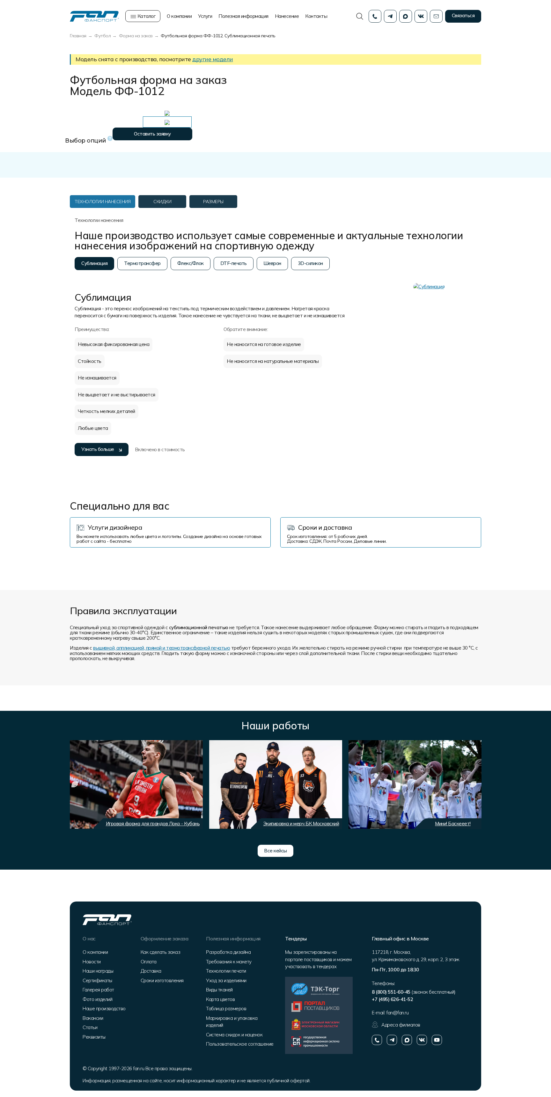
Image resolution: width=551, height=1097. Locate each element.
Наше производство (104, 1008)
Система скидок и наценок (234, 1035)
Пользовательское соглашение (240, 1044)
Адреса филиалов (400, 1025)
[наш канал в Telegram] (392, 1040)
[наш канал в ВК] (422, 1040)
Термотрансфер (142, 263)
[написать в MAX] (407, 1040)
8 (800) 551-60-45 (391, 992)
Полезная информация (243, 16)
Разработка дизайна (228, 952)
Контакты (316, 16)
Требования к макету (229, 962)
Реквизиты (94, 1037)
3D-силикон (310, 263)
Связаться (463, 15)
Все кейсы (275, 851)
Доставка (151, 971)
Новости (92, 962)
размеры (213, 201)
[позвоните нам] (377, 1040)
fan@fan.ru (397, 1013)
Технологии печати (226, 971)
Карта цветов (220, 999)
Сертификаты (97, 980)
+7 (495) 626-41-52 (392, 999)
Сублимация (94, 263)
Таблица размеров (226, 1008)
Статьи (90, 1027)
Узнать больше (97, 449)
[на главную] (94, 16)
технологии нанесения (102, 201)
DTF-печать (233, 263)
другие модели (212, 59)
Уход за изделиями (226, 980)
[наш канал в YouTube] (437, 1040)
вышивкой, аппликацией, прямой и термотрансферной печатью (161, 648)
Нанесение (287, 16)
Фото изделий (97, 999)
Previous (74, 784)
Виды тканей (219, 990)
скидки (162, 201)
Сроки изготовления (162, 980)
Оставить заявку (152, 134)
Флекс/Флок (190, 263)
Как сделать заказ (160, 952)
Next (473, 784)
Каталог (145, 16)
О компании (179, 16)
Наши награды (98, 971)
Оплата (149, 962)
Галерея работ (98, 990)
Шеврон (272, 263)
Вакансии (93, 1018)
